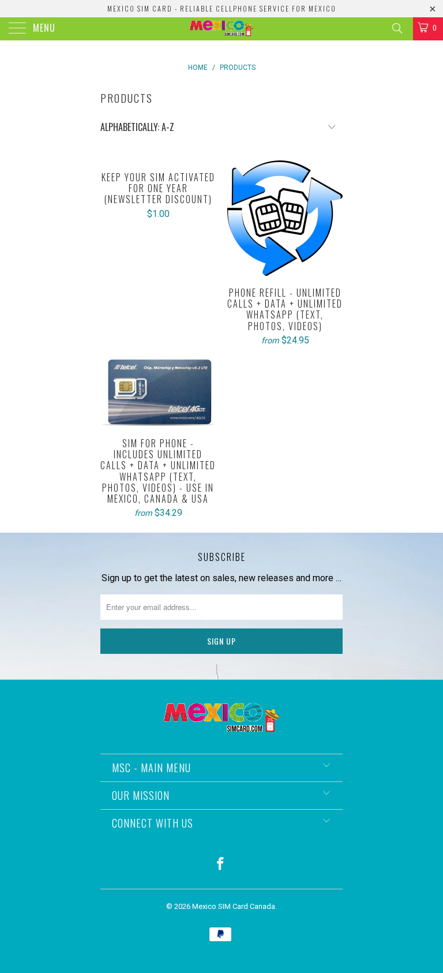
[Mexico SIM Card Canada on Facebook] (221, 864)
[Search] (397, 28)
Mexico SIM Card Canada (233, 906)
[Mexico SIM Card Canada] (221, 28)
